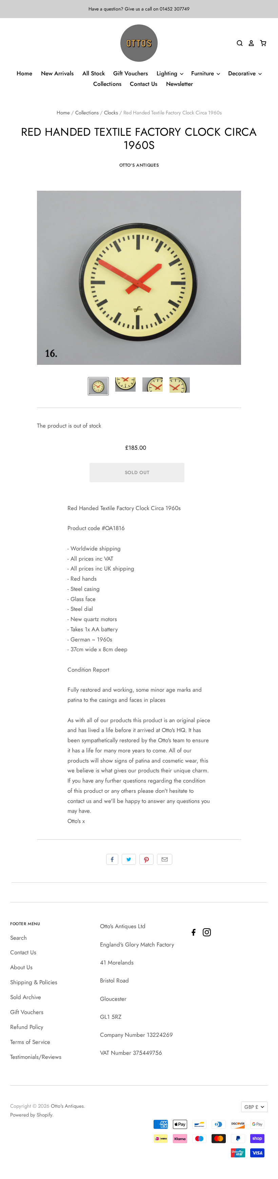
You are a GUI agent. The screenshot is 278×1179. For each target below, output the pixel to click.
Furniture (203, 73)
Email (164, 859)
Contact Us (143, 84)
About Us (21, 967)
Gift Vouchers (130, 73)
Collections (107, 84)
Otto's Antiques (139, 165)
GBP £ (251, 1107)
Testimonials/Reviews (35, 1057)
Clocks (111, 112)
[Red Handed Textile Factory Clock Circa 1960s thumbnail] (98, 386)
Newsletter (179, 84)
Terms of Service (30, 1042)
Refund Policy (26, 1027)
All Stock (93, 73)
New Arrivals (57, 73)
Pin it (146, 859)
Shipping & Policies (33, 982)
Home (24, 73)
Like (112, 859)
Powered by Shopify (31, 1115)
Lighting (168, 73)
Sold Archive (25, 997)
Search (18, 938)
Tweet (129, 859)
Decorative (242, 73)
